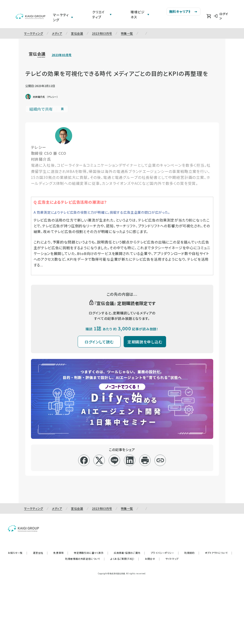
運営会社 (40, 553)
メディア (57, 33)
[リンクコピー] (160, 460)
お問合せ (152, 558)
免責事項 (60, 553)
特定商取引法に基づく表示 (91, 553)
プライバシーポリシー (165, 553)
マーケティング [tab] (61, 17)
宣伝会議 (77, 33)
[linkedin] (129, 460)
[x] (99, 460)
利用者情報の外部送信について (85, 558)
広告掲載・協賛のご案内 (129, 553)
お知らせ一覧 (17, 553)
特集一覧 (127, 33)
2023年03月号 (102, 33)
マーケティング (33, 33)
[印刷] (145, 460)
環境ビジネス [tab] (137, 14)
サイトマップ (172, 558)
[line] (114, 460)
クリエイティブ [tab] (98, 14)
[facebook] (84, 460)
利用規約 (191, 553)
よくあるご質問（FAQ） (124, 558)
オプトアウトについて (218, 553)
